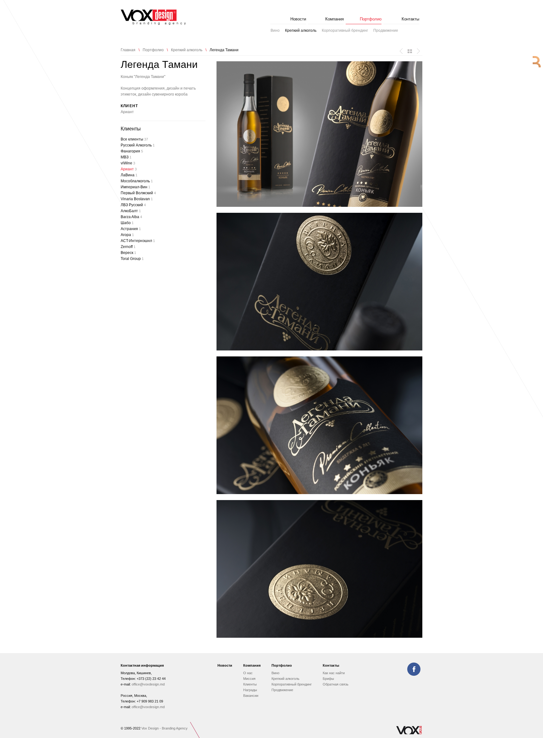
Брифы (328, 678)
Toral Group (132, 258)
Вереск (128, 253)
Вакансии (250, 695)
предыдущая (401, 51)
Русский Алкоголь (138, 145)
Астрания (131, 229)
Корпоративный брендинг (345, 30)
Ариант (127, 112)
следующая (418, 51)
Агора (127, 235)
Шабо (127, 223)
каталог (410, 51)
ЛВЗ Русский (133, 205)
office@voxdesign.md (148, 684)
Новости (298, 19)
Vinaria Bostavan (137, 199)
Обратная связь (335, 684)
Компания (334, 19)
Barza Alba (131, 217)
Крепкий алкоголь (300, 30)
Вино (275, 30)
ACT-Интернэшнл (138, 241)
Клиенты (250, 684)
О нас (248, 673)
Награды (250, 690)
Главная (128, 50)
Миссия (249, 678)
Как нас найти (334, 673)
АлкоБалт (131, 211)
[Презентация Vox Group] (409, 733)
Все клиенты (134, 139)
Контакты (410, 19)
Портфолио (370, 19)
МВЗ (126, 157)
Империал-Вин (135, 187)
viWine (128, 163)
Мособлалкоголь (137, 181)
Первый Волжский (138, 193)
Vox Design (153, 17)
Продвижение (385, 30)
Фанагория (132, 151)
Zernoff (128, 247)
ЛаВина (129, 175)
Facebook (413, 669)
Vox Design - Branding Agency (164, 728)
